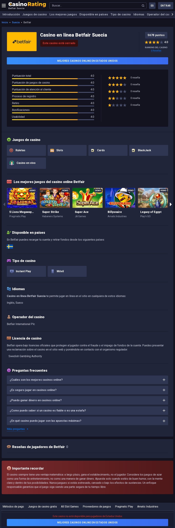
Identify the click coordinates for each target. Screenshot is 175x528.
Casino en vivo (26, 163)
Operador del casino (161, 14)
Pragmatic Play (124, 506)
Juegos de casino (34, 14)
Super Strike (50, 212)
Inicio (5, 22)
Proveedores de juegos (97, 506)
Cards (100, 150)
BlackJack (144, 150)
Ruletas (20, 150)
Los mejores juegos (63, 14)
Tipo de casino (121, 14)
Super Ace (82, 212)
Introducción (11, 14)
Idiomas (138, 14)
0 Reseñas (156, 50)
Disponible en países (93, 14)
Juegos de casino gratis (42, 506)
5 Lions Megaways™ (22, 212)
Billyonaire (115, 212)
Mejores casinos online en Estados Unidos (87, 60)
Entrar (166, 5)
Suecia (16, 22)
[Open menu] (4, 5)
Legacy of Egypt (150, 212)
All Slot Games (70, 506)
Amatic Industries (147, 506)
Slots (59, 150)
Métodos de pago (13, 506)
